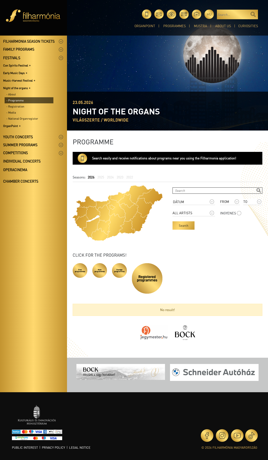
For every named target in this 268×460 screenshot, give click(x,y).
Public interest (25, 447)
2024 (110, 177)
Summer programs (20, 144)
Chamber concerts (20, 181)
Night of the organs (15, 88)
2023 (120, 177)
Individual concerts (22, 161)
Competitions (15, 152)
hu (209, 14)
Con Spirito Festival (15, 65)
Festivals (11, 57)
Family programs (18, 49)
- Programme (15, 100)
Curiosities (248, 26)
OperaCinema (15, 169)
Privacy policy (53, 447)
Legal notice (79, 447)
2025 (100, 177)
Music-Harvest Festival (18, 80)
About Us (223, 26)
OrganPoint (144, 26)
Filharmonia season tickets (29, 41)
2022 (129, 177)
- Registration (15, 106)
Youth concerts (18, 137)
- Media (11, 112)
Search (183, 225)
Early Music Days (14, 73)
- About (11, 94)
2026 (91, 177)
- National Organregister (22, 118)
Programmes (174, 26)
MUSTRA (200, 26)
